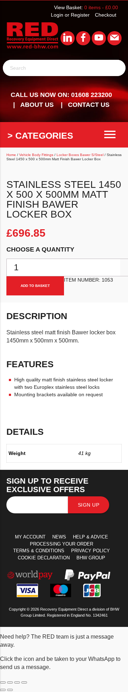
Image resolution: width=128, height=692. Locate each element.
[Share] (17, 682)
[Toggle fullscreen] (10, 682)
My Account (30, 537)
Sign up (89, 505)
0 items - (101, 7)
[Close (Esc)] (24, 682)
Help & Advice (90, 537)
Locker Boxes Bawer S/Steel (80, 155)
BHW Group (90, 557)
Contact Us (89, 104)
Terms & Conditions (38, 550)
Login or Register (70, 15)
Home (11, 155)
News (59, 537)
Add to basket (35, 286)
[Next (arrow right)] (10, 690)
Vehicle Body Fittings (36, 155)
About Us (37, 104)
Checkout (105, 15)
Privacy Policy (90, 550)
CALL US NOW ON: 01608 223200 (61, 94)
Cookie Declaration (44, 557)
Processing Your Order (61, 544)
